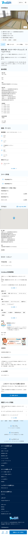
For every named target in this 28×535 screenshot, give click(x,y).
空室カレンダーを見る (18, 532)
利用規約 (2, 465)
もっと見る (13, 168)
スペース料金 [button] (20, 44)
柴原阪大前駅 (16, 420)
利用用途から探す (4, 453)
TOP (2, 420)
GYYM (2, 494)
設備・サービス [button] (10, 44)
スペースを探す (4, 448)
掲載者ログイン (4, 476)
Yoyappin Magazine (4, 500)
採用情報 (2, 509)
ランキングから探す (4, 458)
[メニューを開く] (25, 2)
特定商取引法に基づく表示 (6, 513)
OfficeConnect (3, 487)
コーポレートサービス (5, 460)
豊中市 (10, 420)
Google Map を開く (22, 206)
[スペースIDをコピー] (4, 334)
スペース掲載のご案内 (5, 471)
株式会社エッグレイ (11, 323)
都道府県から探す (4, 455)
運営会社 (2, 506)
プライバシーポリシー (5, 511)
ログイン (21, 2)
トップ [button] (2, 44)
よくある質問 (3, 463)
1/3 (25, 27)
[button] (14, 20)
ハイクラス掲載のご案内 (5, 474)
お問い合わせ (15, 395)
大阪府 (6, 420)
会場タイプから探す (4, 450)
